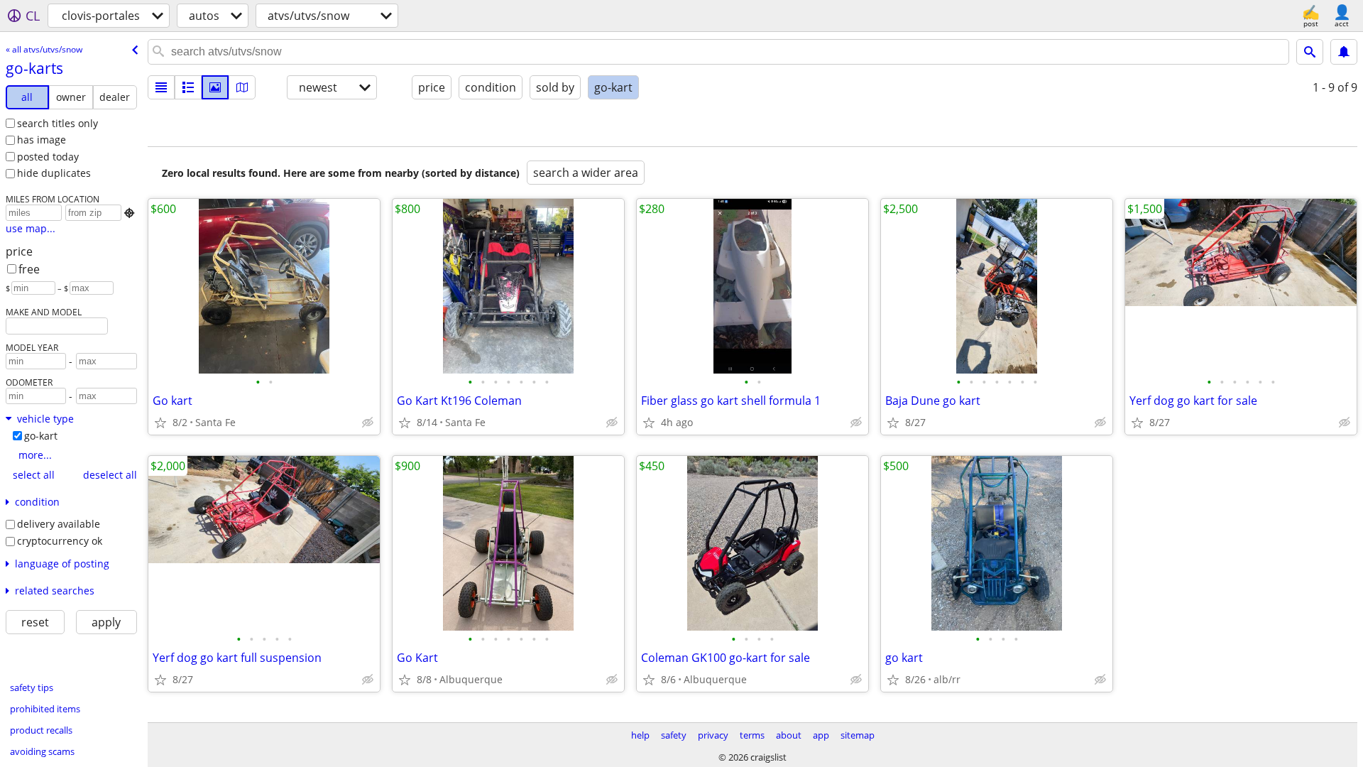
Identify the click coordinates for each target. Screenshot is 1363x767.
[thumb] (188, 87)
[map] (242, 87)
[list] (161, 87)
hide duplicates (54, 173)
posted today (48, 156)
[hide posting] (367, 422)
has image (41, 139)
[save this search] (1343, 52)
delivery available (58, 524)
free (29, 269)
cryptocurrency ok (59, 541)
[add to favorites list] (160, 422)
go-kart (41, 435)
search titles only (57, 123)
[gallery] (215, 87)
